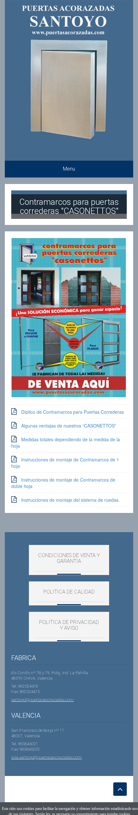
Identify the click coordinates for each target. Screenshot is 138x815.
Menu (69, 169)
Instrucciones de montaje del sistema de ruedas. (70, 500)
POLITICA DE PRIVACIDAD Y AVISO (69, 625)
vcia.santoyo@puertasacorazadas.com (46, 757)
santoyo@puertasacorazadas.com (42, 699)
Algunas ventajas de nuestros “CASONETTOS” (68, 425)
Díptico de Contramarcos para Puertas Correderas (72, 412)
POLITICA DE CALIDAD (69, 592)
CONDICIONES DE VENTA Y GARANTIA (69, 558)
